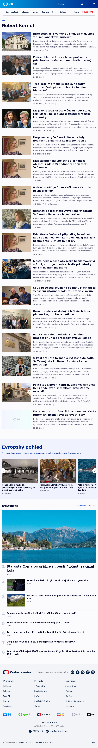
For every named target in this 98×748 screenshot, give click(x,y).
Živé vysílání (70, 681)
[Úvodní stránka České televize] (17, 672)
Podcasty (69, 691)
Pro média (38, 681)
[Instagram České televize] (72, 672)
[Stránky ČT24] (7, 714)
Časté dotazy (8, 706)
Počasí (37, 696)
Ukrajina (25, 12)
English (22, 742)
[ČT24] (8, 4)
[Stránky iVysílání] (43, 714)
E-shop (6, 701)
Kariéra (68, 696)
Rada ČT (6, 696)
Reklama (7, 686)
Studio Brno (70, 686)
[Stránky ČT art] (76, 714)
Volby (35, 12)
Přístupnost (49, 742)
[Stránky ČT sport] (24, 714)
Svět (54, 12)
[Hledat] (82, 4)
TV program (8, 681)
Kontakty (69, 706)
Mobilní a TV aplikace (74, 701)
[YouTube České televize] (83, 672)
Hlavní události (11, 12)
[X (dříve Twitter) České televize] (88, 672)
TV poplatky (39, 686)
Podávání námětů (42, 701)
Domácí (45, 12)
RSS (93, 742)
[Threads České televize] (93, 672)
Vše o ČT (38, 706)
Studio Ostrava (40, 691)
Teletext (7, 691)
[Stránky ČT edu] (91, 714)
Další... (63, 12)
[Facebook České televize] (78, 672)
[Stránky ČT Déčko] (60, 714)
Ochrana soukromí (35, 742)
